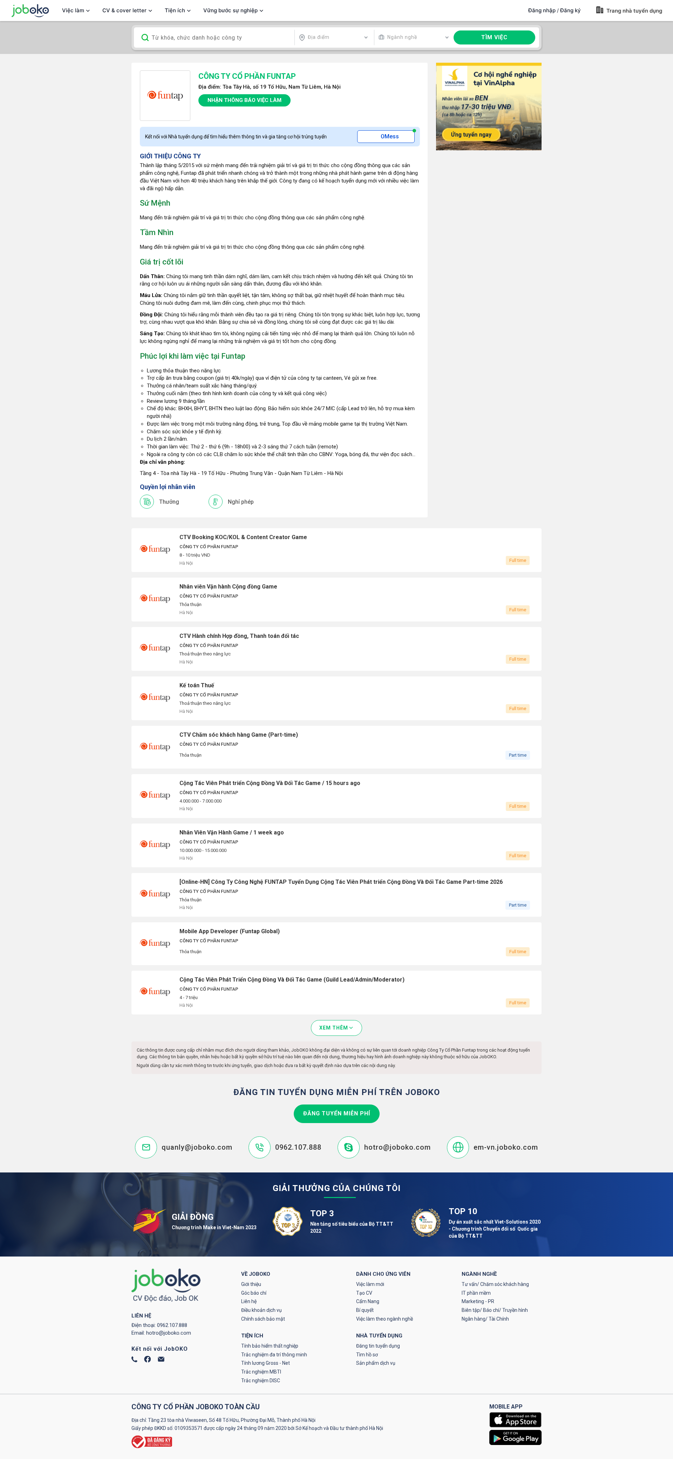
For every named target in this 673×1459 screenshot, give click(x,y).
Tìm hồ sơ (367, 1354)
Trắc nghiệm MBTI (261, 1372)
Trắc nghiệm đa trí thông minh (274, 1354)
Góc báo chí (253, 1293)
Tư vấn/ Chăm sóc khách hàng (495, 1284)
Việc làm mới (370, 1284)
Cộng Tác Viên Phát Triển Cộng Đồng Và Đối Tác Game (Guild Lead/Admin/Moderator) (336, 992)
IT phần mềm (476, 1293)
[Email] (161, 1360)
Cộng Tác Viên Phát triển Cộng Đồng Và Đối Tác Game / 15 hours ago (336, 796)
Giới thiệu (251, 1284)
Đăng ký (570, 10)
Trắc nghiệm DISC (260, 1380)
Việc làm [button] (73, 10)
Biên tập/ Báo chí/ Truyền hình (495, 1310)
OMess (390, 136)
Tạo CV (364, 1293)
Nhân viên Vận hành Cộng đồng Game (336, 599)
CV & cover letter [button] (124, 10)
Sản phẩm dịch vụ (375, 1363)
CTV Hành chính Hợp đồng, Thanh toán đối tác (336, 648)
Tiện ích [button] (175, 10)
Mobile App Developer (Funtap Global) (336, 944)
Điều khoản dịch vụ (261, 1310)
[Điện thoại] (134, 1360)
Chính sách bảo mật (263, 1319)
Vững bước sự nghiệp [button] (230, 10)
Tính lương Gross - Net (265, 1363)
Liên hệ (249, 1301)
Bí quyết (365, 1310)
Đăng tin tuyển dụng (378, 1346)
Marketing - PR (478, 1301)
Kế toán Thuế (336, 698)
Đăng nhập (542, 10)
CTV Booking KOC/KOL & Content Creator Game (336, 550)
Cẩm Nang (367, 1301)
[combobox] (333, 37)
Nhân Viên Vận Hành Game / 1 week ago (336, 845)
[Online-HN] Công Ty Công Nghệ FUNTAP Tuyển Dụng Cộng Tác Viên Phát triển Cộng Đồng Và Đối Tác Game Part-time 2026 (336, 894)
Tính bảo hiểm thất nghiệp (269, 1346)
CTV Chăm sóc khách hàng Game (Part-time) (336, 747)
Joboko (30, 10)
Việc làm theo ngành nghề (384, 1319)
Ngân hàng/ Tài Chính (485, 1319)
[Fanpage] (147, 1361)
